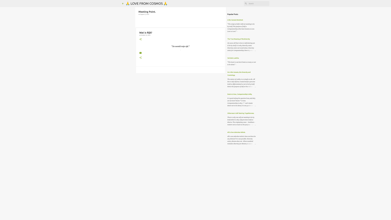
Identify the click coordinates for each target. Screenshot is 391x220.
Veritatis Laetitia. (233, 58)
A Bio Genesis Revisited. (235, 20)
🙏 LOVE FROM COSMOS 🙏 (146, 3)
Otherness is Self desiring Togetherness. (240, 113)
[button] (140, 39)
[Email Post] (140, 53)
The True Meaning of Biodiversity (238, 39)
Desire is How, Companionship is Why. (239, 94)
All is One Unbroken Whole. (236, 132)
